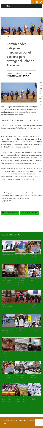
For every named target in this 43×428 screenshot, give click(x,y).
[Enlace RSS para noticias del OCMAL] (41, 2)
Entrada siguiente (29, 213)
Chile (9, 36)
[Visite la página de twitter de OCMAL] (37, 2)
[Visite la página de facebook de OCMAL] (33, 2)
